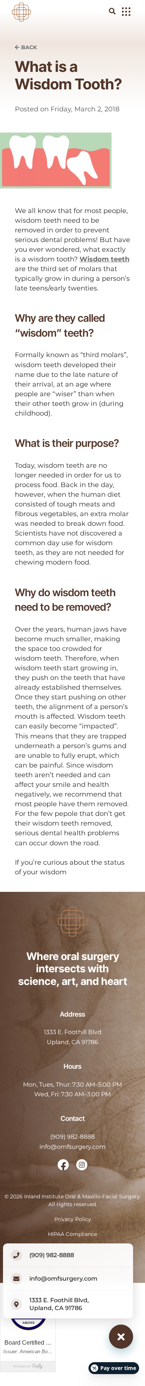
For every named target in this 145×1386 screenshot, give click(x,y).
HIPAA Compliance (72, 1234)
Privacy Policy (72, 1219)
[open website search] (118, 11)
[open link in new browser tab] (63, 1164)
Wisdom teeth (104, 259)
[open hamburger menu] (126, 12)
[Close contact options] (121, 1337)
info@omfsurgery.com (72, 1146)
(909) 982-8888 (72, 1136)
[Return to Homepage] (21, 11)
